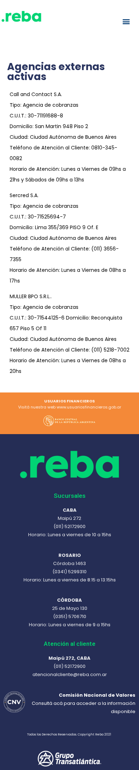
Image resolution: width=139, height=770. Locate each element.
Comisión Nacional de (87, 695)
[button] (70, 36)
